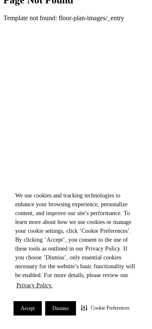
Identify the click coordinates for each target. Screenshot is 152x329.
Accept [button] (28, 308)
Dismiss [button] (60, 308)
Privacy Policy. (34, 285)
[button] (105, 308)
